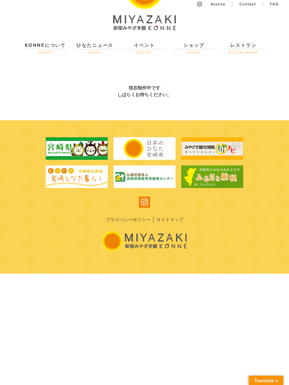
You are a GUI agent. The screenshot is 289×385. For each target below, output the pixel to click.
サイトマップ (169, 219)
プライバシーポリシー (128, 219)
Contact (247, 4)
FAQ (274, 4)
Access (218, 4)
